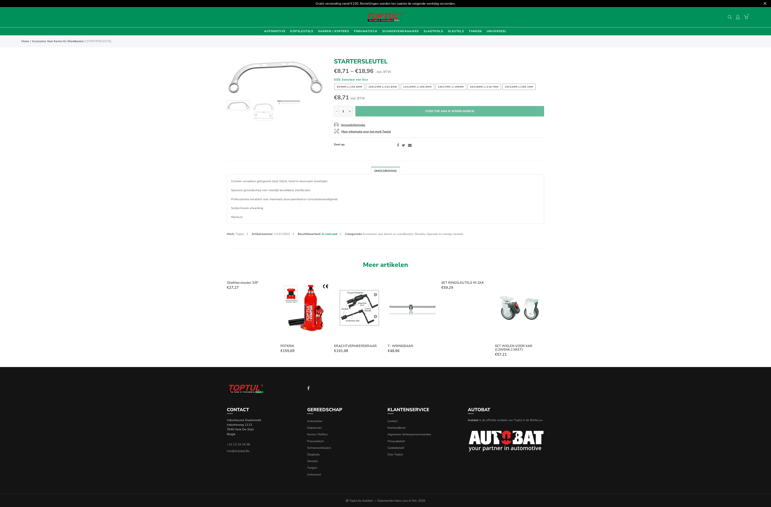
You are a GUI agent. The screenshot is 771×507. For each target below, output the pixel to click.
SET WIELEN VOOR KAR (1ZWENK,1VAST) (513, 347)
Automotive (274, 31)
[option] (276, 77)
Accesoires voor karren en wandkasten (58, 41)
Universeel (497, 31)
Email (410, 145)
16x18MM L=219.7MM (484, 86)
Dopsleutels (301, 31)
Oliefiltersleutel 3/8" (243, 283)
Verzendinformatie (353, 125)
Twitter (403, 145)
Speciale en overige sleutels (445, 234)
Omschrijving (385, 171)
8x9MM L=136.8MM (349, 86)
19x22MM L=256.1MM (519, 86)
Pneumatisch (365, 31)
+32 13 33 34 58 (238, 444)
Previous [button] (237, 78)
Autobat (473, 420)
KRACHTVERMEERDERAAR (355, 346)
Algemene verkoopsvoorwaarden (409, 434)
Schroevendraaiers (400, 31)
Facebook (398, 145)
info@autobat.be (238, 451)
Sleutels (456, 31)
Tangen (475, 31)
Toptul (240, 234)
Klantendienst (396, 428)
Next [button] (314, 78)
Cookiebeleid (396, 448)
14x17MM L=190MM (451, 86)
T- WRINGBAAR (400, 346)
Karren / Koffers (333, 31)
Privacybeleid (396, 441)
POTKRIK (287, 346)
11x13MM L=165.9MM (417, 86)
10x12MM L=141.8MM (382, 86)
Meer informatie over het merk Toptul (366, 132)
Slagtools (433, 31)
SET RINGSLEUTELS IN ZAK (462, 283)
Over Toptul (395, 454)
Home (25, 41)
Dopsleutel (314, 428)
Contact (393, 421)
